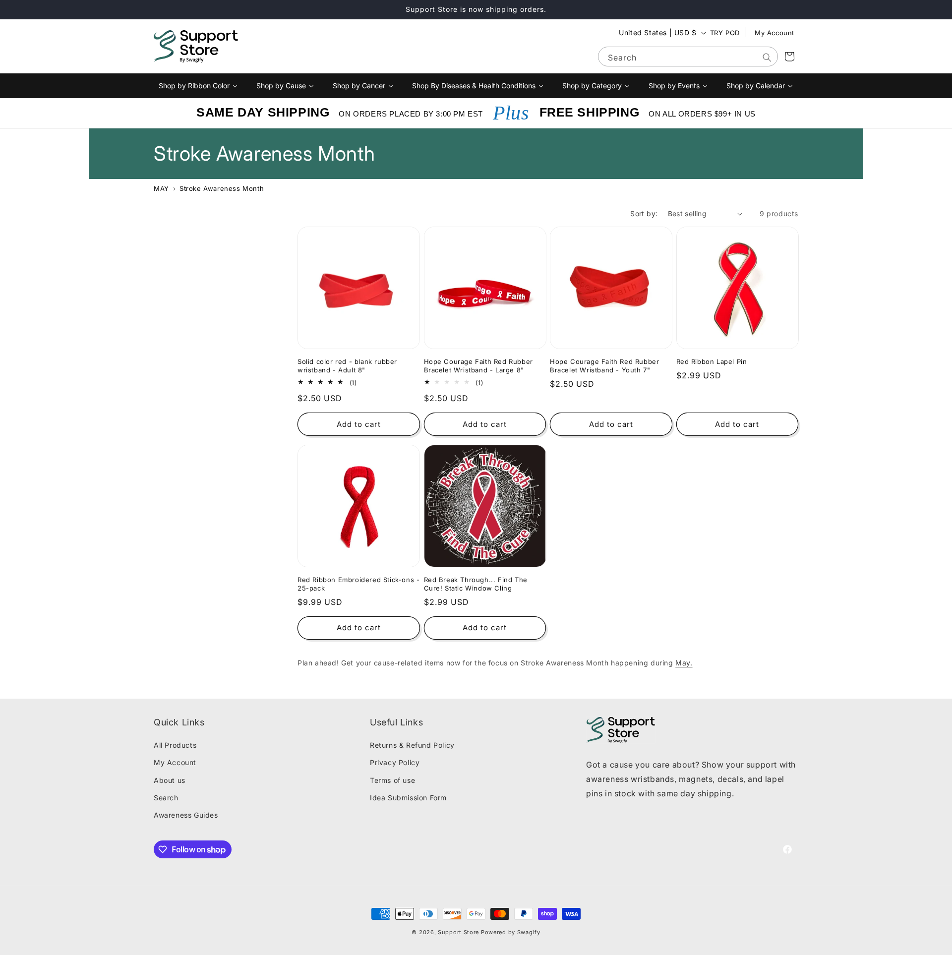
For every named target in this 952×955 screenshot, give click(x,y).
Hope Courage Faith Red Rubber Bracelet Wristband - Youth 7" (604, 366)
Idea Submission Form (408, 797)
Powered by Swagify (510, 932)
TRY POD (725, 33)
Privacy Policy (394, 762)
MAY (161, 188)
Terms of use (392, 780)
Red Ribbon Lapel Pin (711, 361)
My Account (774, 33)
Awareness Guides (186, 815)
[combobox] (688, 56)
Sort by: (643, 213)
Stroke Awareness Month (221, 188)
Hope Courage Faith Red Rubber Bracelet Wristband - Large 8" (478, 366)
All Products (175, 745)
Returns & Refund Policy (412, 745)
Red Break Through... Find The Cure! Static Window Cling (476, 584)
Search (166, 797)
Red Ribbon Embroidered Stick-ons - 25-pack (358, 584)
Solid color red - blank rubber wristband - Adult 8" (347, 366)
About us (169, 780)
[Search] (767, 57)
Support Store (458, 932)
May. (683, 662)
